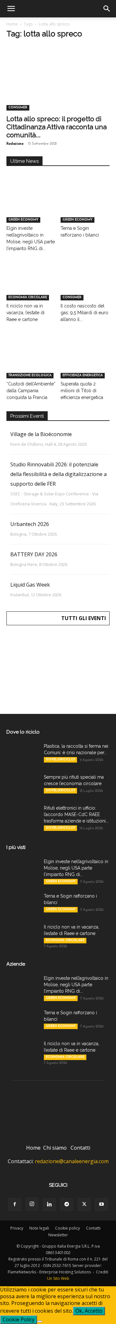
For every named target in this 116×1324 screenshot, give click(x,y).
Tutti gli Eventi (83, 618)
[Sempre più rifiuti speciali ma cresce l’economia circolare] (22, 785)
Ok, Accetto (88, 1310)
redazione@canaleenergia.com (72, 1161)
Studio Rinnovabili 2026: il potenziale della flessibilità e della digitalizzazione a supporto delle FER (58, 474)
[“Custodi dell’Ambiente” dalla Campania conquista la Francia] (31, 361)
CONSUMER (17, 107)
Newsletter (58, 1235)
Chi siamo (55, 1147)
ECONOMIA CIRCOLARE (27, 297)
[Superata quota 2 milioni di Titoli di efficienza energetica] (85, 361)
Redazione (15, 144)
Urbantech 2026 (29, 524)
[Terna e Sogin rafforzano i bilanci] (85, 206)
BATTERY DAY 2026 (33, 554)
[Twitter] (84, 1204)
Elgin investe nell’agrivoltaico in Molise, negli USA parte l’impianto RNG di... (76, 868)
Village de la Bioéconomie (41, 434)
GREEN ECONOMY (23, 219)
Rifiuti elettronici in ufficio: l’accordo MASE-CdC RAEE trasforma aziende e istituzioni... (76, 814)
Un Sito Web (58, 1278)
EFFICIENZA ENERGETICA (83, 375)
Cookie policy (67, 1228)
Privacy (16, 1228)
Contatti (80, 1147)
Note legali (39, 1228)
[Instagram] (31, 1204)
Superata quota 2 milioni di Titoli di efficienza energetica (82, 390)
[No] (39, 1321)
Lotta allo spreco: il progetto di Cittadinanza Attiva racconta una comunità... (56, 127)
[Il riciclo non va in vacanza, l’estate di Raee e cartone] (31, 283)
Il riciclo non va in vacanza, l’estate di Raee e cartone (25, 312)
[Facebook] (14, 1204)
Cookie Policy (18, 1319)
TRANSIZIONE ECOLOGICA (30, 375)
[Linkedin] (49, 1204)
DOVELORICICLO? (60, 759)
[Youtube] (101, 1204)
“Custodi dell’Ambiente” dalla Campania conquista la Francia (30, 390)
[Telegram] (66, 1204)
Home (12, 24)
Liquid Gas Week (30, 584)
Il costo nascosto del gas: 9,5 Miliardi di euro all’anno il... (84, 312)
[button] (11, 8)
